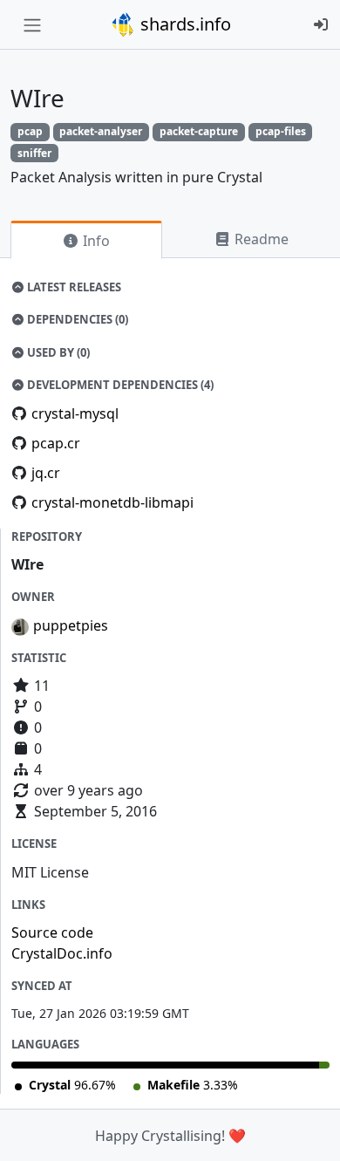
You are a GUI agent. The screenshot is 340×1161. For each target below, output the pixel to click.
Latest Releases (72, 287)
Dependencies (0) (76, 319)
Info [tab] (94, 240)
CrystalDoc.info (61, 953)
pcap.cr (55, 443)
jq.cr (45, 472)
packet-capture (199, 131)
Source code (52, 932)
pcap (30, 131)
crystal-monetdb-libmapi (112, 502)
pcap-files (280, 131)
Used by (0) (57, 352)
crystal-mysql (75, 413)
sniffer (34, 153)
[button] (307, 1130)
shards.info (183, 24)
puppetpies (70, 625)
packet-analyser (100, 131)
